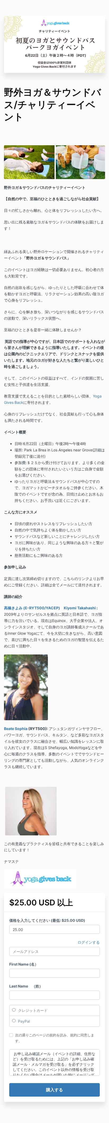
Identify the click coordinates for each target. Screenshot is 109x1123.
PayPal (23, 1021)
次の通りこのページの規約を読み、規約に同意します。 (54, 1038)
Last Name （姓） (26, 986)
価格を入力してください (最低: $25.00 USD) (47, 920)
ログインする (89, 942)
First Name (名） (23, 964)
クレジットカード (32, 1010)
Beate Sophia (16, 728)
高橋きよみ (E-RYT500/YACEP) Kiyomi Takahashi (50, 608)
